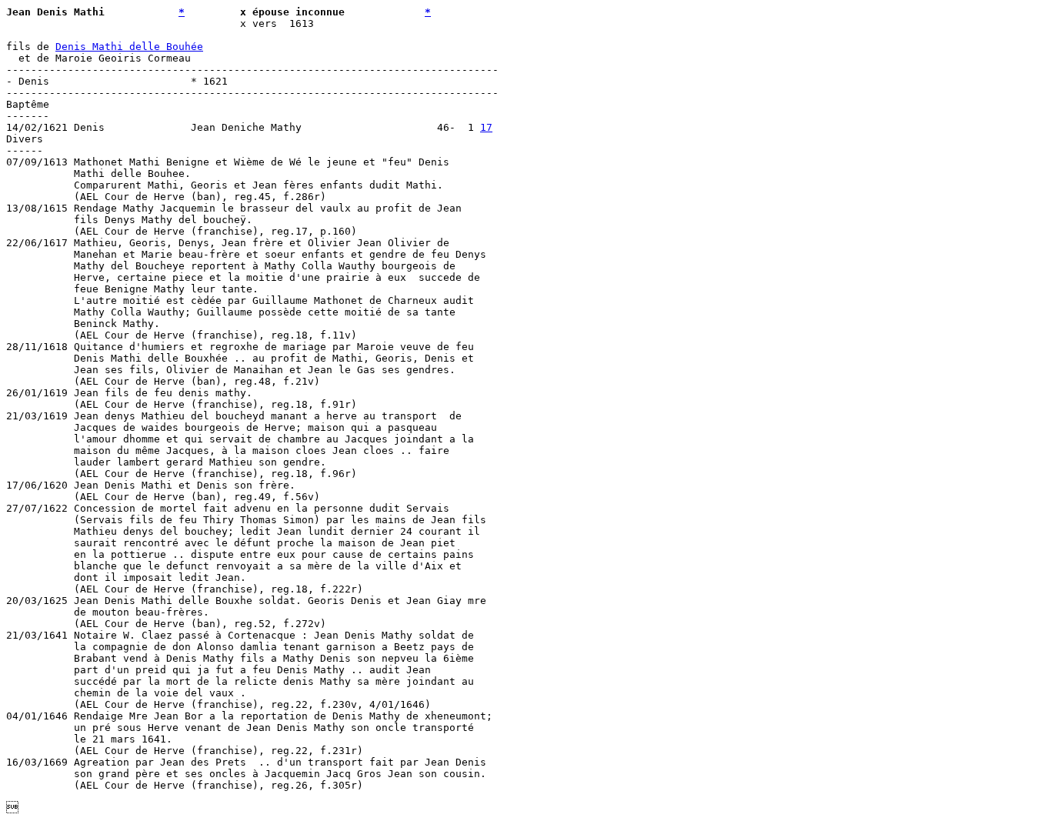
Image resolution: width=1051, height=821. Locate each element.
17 (486, 127)
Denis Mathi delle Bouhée (129, 46)
